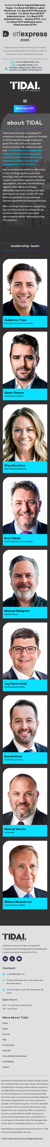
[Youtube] (19, 958)
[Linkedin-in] (5, 958)
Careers (5, 1067)
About (5, 1028)
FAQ (4, 1039)
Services (6, 1034)
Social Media (7, 1061)
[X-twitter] (12, 958)
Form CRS (6, 1050)
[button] (25, 101)
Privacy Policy (8, 1045)
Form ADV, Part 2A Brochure (14, 1056)
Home (5, 1023)
